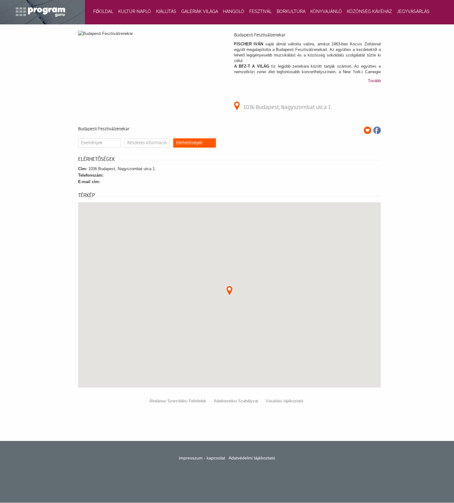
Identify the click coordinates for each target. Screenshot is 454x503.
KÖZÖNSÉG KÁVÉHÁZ (369, 11)
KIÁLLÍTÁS (166, 11)
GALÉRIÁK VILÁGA (199, 11)
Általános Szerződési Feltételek (177, 401)
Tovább (374, 80)
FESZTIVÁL (260, 11)
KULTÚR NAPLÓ (134, 11)
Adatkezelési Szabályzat (236, 401)
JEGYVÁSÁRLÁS (413, 11)
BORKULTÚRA (291, 11)
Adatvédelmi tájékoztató (252, 457)
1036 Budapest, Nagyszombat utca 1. (287, 107)
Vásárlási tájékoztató (284, 401)
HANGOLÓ (233, 11)
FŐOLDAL (103, 11)
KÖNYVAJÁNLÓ (326, 11)
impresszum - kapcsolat (202, 457)
